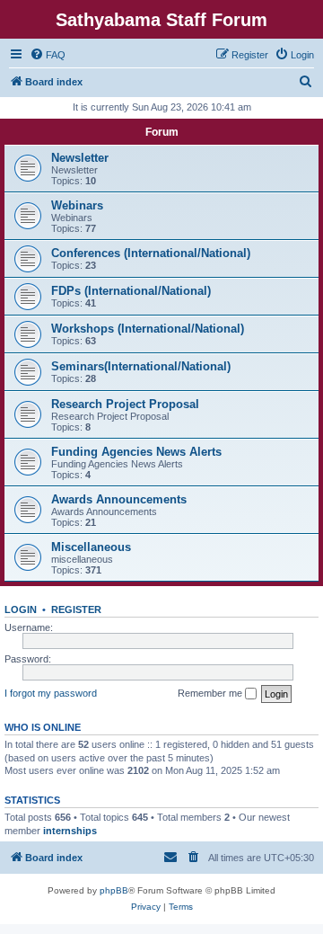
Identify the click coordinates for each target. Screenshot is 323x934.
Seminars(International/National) (141, 366)
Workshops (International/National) (147, 328)
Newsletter (80, 158)
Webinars (77, 205)
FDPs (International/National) (131, 291)
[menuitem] (47, 55)
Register (76, 609)
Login (20, 609)
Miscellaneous (91, 547)
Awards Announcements (119, 499)
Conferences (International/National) (150, 253)
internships (70, 830)
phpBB (114, 890)
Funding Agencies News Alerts (136, 451)
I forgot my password (50, 693)
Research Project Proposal (125, 404)
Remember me (211, 693)
